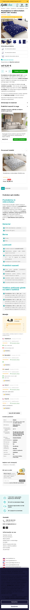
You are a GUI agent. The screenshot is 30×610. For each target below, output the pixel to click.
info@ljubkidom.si (11, 524)
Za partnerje (6, 549)
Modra (14, 419)
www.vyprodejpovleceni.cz (13, 562)
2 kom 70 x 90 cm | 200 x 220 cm (18, 435)
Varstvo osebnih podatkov (10, 546)
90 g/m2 (15, 448)
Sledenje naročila (7, 535)
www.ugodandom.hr (11, 560)
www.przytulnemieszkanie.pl (13, 567)
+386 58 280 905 (10, 520)
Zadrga (15, 442)
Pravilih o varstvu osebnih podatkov (15, 598)
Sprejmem (14, 606)
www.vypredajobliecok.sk (12, 564)
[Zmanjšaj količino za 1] (2, 71)
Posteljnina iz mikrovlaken (9, 464)
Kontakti (5, 542)
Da (13, 443)
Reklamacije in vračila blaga (10, 540)
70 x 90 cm (15, 446)
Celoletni (15, 452)
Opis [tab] (3, 188)
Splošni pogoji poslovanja (9, 544)
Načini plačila (6, 538)
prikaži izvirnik (15, 341)
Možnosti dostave (8, 60)
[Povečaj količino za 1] (9, 71)
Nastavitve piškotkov (6, 591)
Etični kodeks (6, 547)
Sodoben (15, 440)
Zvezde (15, 437)
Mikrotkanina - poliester (16, 425)
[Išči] (17, 4)
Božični (19, 437)
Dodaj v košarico (19, 71)
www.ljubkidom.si (10, 558)
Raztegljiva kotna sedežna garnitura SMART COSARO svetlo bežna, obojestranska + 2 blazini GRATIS (13, 135)
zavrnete (14, 594)
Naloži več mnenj (14, 413)
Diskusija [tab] (7, 188)
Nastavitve (14, 602)
